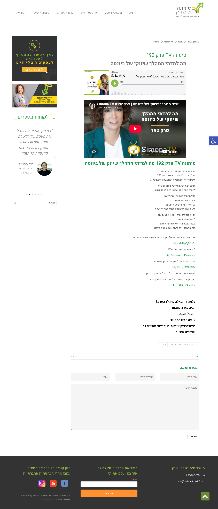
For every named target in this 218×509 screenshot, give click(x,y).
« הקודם (195, 356)
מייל (134, 479)
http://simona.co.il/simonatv (181, 255)
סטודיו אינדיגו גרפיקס (48, 499)
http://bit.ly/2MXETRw (184, 267)
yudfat (156, 41)
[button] (213, 140)
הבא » (73, 356)
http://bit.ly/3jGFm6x (185, 243)
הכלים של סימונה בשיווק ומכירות (183, 344)
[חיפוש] (15, 203)
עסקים (163, 344)
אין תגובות (168, 41)
